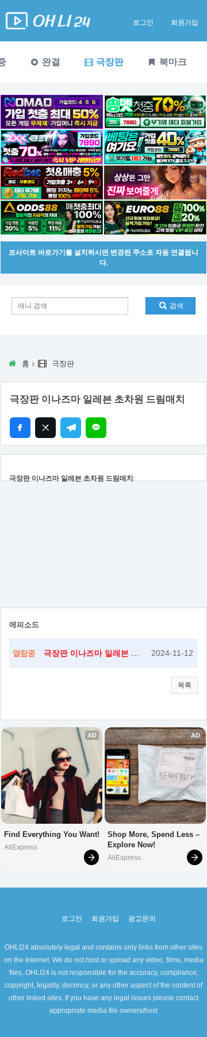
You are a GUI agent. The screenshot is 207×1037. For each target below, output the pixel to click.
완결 (50, 62)
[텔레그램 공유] (70, 427)
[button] (184, 685)
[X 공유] (45, 427)
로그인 (143, 22)
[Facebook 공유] (20, 427)
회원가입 (184, 22)
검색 (175, 306)
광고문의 (142, 919)
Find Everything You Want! (51, 834)
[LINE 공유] (96, 427)
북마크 (172, 62)
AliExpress (20, 847)
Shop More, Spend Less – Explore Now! (155, 839)
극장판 (109, 62)
